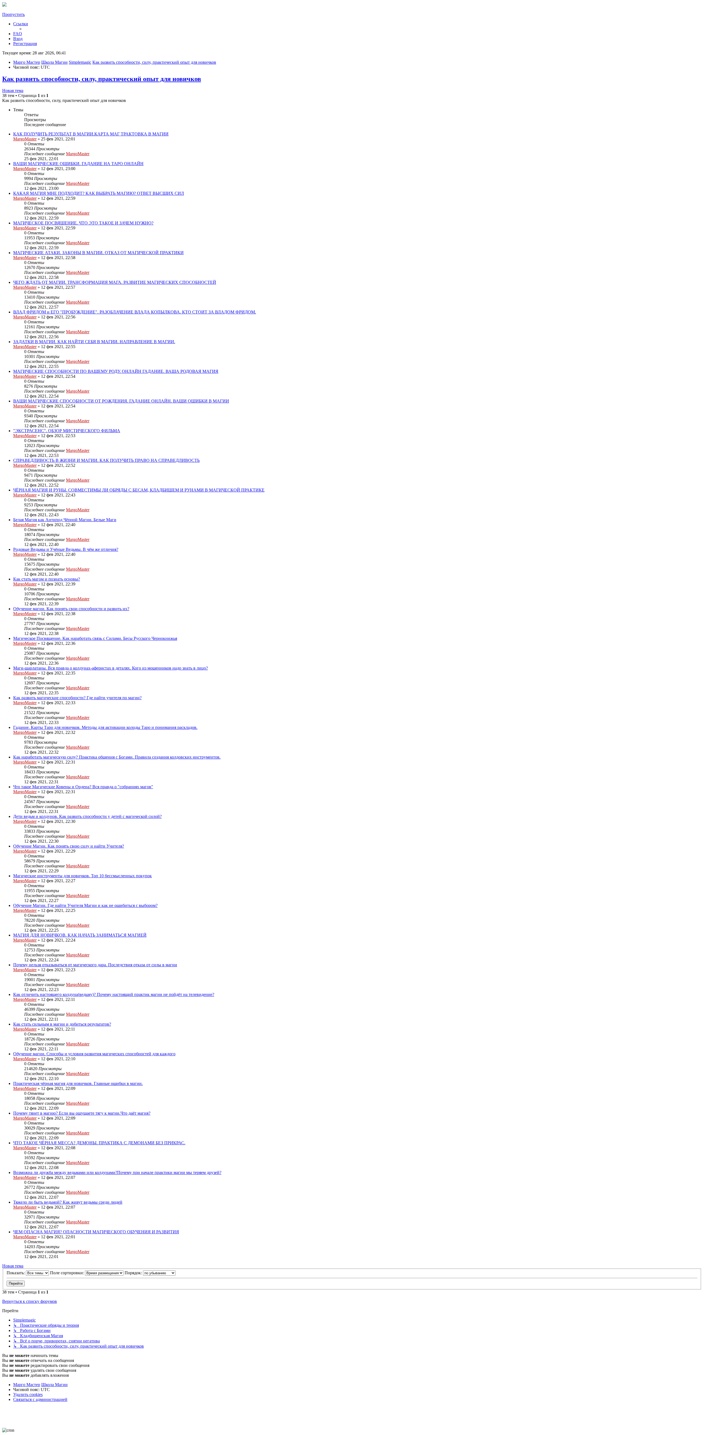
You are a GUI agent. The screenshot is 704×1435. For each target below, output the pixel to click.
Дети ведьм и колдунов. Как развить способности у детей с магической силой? (87, 816)
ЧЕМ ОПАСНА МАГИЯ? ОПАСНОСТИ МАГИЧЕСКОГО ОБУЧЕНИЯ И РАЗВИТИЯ (96, 1231)
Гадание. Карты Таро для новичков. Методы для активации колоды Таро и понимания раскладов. (105, 727)
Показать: (16, 1272)
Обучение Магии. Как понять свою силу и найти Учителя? (68, 846)
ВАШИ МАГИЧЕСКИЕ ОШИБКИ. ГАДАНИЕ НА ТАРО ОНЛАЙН (78, 163)
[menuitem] (17, 33)
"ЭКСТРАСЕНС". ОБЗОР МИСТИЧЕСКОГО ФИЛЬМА (66, 430)
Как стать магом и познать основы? (46, 579)
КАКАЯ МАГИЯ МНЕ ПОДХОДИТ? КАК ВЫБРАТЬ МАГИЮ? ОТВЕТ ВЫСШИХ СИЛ (98, 193)
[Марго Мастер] (4, 5)
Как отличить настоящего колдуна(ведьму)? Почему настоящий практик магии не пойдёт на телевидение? (113, 994)
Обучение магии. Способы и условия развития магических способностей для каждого (94, 1053)
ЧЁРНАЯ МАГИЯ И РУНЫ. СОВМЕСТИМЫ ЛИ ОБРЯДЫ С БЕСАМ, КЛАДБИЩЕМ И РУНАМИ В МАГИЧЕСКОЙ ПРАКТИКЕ (139, 490)
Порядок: (134, 1272)
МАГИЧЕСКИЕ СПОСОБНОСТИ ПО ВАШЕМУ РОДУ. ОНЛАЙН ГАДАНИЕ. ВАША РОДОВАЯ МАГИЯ (115, 371)
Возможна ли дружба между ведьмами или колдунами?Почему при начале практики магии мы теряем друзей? (117, 1172)
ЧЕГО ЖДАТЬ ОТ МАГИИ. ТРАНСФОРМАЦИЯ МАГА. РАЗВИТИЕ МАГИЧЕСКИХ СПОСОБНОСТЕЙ (114, 282)
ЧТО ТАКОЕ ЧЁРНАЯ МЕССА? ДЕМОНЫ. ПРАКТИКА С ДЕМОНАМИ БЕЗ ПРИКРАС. (99, 1142)
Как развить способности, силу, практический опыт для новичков (101, 78)
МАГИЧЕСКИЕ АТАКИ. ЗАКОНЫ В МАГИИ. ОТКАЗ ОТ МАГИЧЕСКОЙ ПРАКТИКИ (98, 252)
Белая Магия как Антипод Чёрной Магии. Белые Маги (64, 519)
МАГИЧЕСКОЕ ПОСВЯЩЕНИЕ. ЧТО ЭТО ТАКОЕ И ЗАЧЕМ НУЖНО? (83, 223)
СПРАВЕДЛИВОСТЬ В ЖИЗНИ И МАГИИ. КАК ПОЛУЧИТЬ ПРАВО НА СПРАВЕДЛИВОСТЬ (106, 460)
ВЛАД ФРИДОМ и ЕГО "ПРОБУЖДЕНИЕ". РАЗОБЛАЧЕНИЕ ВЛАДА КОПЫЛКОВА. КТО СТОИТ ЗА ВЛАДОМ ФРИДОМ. (134, 312)
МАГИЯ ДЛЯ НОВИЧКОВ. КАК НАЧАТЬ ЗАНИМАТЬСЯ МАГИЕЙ (80, 935)
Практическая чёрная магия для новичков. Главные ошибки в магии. (78, 1083)
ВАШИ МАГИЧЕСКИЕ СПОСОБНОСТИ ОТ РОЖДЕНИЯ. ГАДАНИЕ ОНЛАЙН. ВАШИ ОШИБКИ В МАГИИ (121, 401)
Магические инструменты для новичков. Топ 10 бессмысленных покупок (82, 875)
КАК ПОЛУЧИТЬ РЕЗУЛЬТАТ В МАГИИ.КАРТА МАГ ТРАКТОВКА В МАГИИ (91, 134)
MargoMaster (25, 139)
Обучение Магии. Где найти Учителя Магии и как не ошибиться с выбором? (85, 905)
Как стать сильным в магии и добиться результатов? (62, 1024)
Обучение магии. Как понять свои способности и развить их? (71, 608)
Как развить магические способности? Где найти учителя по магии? (77, 697)
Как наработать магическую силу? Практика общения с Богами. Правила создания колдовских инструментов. (117, 757)
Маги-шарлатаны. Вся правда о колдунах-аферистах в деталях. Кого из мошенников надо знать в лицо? (110, 668)
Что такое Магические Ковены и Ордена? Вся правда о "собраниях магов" (83, 786)
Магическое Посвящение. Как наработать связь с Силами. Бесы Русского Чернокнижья (95, 638)
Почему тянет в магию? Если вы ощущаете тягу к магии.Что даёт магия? (81, 1113)
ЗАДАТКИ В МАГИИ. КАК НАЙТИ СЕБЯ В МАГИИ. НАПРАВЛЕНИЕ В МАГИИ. (94, 341)
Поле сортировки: (67, 1272)
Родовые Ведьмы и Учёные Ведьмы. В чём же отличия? (65, 549)
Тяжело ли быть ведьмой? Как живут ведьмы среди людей (67, 1202)
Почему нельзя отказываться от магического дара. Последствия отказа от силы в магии (95, 964)
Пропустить (13, 14)
